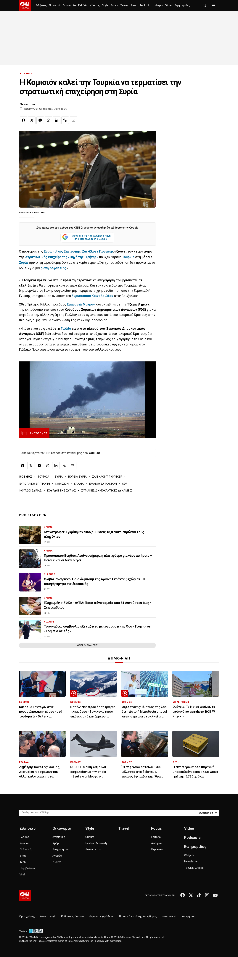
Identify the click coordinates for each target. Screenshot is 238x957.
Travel (124, 5)
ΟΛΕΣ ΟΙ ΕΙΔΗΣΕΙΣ (87, 645)
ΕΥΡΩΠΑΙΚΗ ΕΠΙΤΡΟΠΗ (34, 483)
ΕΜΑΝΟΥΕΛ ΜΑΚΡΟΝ (103, 483)
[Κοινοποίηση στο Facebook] (23, 120)
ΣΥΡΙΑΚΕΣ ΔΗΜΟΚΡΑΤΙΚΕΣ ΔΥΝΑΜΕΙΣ (106, 490)
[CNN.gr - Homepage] (25, 5)
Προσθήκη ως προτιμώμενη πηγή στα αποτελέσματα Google (90, 237)
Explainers (157, 849)
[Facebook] (182, 895)
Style (105, 5)
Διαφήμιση (188, 916)
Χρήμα (56, 843)
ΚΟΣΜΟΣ (26, 73)
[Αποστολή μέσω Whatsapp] (48, 120)
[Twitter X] (191, 895)
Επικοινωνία (169, 916)
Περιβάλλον (27, 868)
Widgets (189, 855)
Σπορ (134, 5)
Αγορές (57, 855)
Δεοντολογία (48, 916)
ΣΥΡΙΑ (59, 476)
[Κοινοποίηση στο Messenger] (40, 120)
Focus (114, 5)
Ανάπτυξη (58, 837)
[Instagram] (207, 895)
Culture (89, 837)
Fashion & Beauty (96, 843)
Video (169, 5)
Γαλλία (66, 328)
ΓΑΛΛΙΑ (79, 483)
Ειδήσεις (41, 5)
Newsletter (191, 861)
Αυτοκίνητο (155, 5)
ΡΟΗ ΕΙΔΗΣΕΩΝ (33, 515)
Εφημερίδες (182, 5)
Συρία (23, 262)
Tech (142, 5)
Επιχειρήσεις (60, 849)
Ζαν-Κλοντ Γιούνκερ (97, 251)
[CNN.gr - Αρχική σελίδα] (25, 895)
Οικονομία (69, 5)
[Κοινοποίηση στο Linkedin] (56, 120)
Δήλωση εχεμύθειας (101, 916)
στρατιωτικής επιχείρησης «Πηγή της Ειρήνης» (62, 257)
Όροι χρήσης (27, 916)
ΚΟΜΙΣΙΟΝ (62, 483)
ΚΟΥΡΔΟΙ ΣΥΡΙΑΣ (30, 490)
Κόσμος (95, 5)
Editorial (156, 837)
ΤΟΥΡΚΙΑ (43, 476)
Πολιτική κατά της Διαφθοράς (138, 916)
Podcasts (192, 837)
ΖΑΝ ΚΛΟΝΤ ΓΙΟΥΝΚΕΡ (107, 476)
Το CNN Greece (194, 867)
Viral (22, 874)
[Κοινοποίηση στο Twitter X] (32, 120)
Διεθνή (56, 862)
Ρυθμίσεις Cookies (72, 916)
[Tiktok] (199, 895)
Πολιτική (54, 5)
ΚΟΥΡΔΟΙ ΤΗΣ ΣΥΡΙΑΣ (61, 490)
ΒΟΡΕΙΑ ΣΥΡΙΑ (77, 476)
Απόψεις (157, 843)
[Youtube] (215, 895)
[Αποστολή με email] (73, 120)
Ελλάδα (83, 5)
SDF (124, 483)
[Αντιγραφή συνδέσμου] (65, 120)
